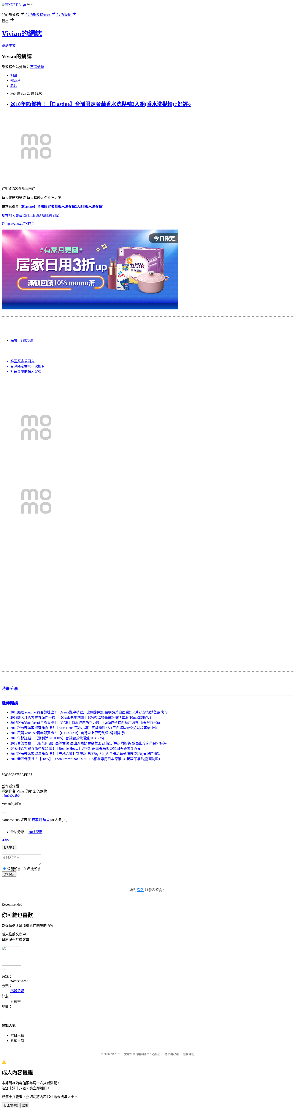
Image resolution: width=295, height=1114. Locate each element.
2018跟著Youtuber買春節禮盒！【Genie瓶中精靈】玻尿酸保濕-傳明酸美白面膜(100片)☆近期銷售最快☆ (88, 712)
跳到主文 (9, 45)
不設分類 (37, 67)
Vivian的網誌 (22, 33)
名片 (13, 86)
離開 (25, 1105)
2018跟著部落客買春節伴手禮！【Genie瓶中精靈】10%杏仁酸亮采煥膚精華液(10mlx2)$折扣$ (80, 717)
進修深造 (35, 832)
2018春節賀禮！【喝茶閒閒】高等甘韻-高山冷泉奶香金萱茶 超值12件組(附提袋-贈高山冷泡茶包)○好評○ (89, 743)
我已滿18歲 (10, 1105)
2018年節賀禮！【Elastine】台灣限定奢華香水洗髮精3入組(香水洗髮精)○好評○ (100, 104)
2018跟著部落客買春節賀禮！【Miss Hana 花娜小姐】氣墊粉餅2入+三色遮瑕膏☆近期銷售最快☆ (83, 728)
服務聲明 (188, 1054)
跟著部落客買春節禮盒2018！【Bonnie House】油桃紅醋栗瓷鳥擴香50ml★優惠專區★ (75, 748)
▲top (6, 839)
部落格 (15, 80)
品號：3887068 (21, 340)
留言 (46, 820)
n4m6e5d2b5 (11, 795)
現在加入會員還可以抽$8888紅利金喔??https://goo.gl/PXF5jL (52, 215)
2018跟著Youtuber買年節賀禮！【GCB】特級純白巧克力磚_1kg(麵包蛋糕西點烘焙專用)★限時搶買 (85, 722)
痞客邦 (37, 820)
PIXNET (115, 1054)
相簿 (13, 75)
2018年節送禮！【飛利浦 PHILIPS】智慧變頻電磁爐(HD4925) (57, 738)
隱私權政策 (172, 1054)
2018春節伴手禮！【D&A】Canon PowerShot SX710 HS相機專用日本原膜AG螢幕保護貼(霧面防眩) (85, 759)
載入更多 (9, 847)
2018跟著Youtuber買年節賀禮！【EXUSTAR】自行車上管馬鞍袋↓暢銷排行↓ (67, 733)
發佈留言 (9, 874)
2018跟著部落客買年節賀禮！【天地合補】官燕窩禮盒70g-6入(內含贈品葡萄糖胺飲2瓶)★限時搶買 (85, 754)
